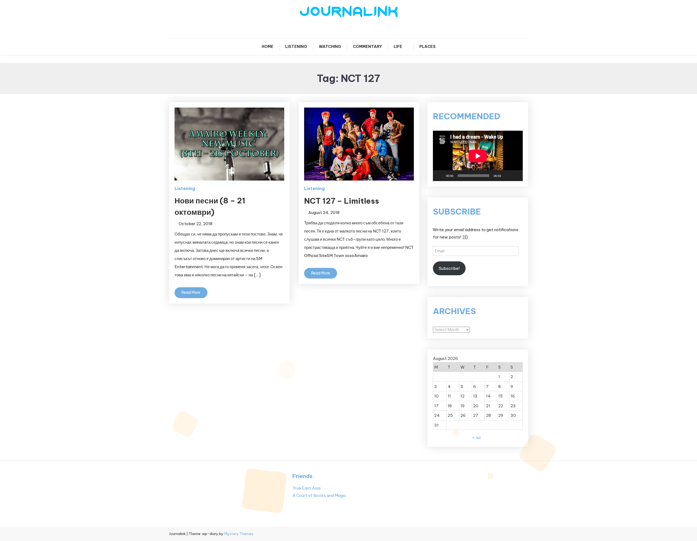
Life (398, 46)
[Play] (440, 175)
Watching (330, 46)
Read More (191, 292)
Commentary (367, 46)
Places (427, 46)
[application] (478, 156)
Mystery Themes (238, 533)
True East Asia (306, 488)
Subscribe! (449, 268)
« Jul (476, 437)
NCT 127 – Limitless (341, 201)
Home (267, 46)
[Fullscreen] (515, 175)
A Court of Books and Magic (319, 495)
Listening (296, 46)
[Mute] (507, 175)
